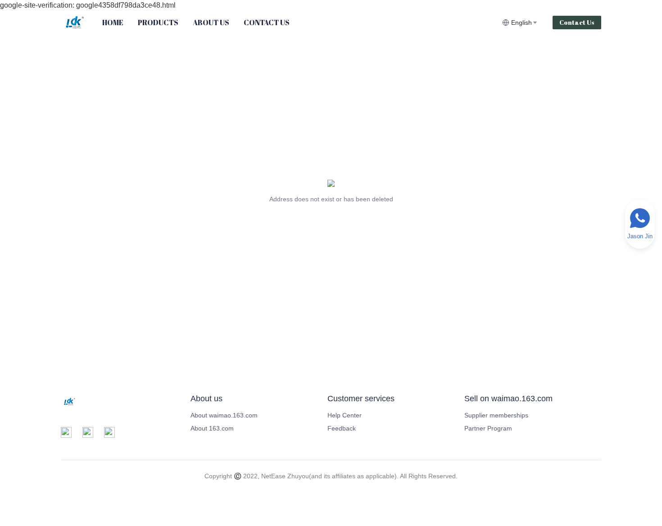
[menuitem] (113, 22)
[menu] (298, 22)
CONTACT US (267, 22)
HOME (112, 22)
